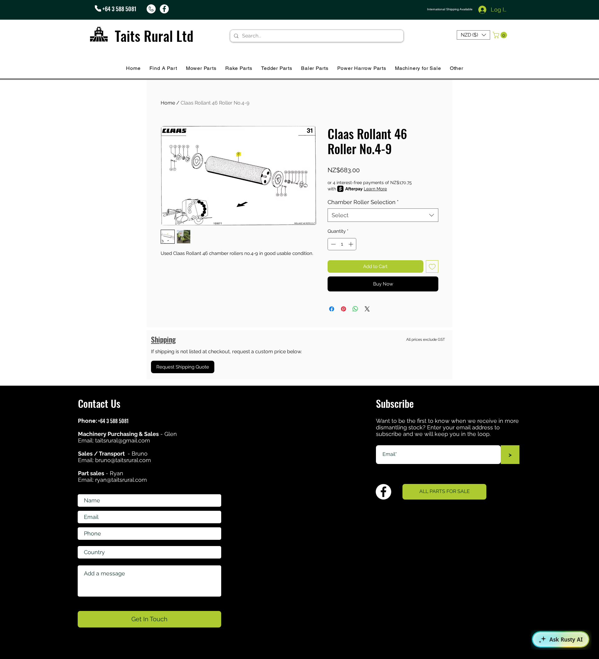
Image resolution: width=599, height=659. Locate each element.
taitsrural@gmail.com (122, 440)
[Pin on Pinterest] (343, 309)
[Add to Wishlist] (432, 266)
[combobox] (383, 215)
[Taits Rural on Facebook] (164, 8)
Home (168, 103)
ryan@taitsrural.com (121, 479)
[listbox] (473, 35)
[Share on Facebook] (331, 309)
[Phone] (98, 8)
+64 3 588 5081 (119, 9)
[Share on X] (367, 309)
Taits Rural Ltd (154, 36)
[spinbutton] (342, 244)
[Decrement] (333, 244)
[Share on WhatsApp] (355, 309)
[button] (473, 35)
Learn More (375, 188)
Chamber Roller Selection (363, 202)
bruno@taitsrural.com (123, 460)
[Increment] (351, 244)
